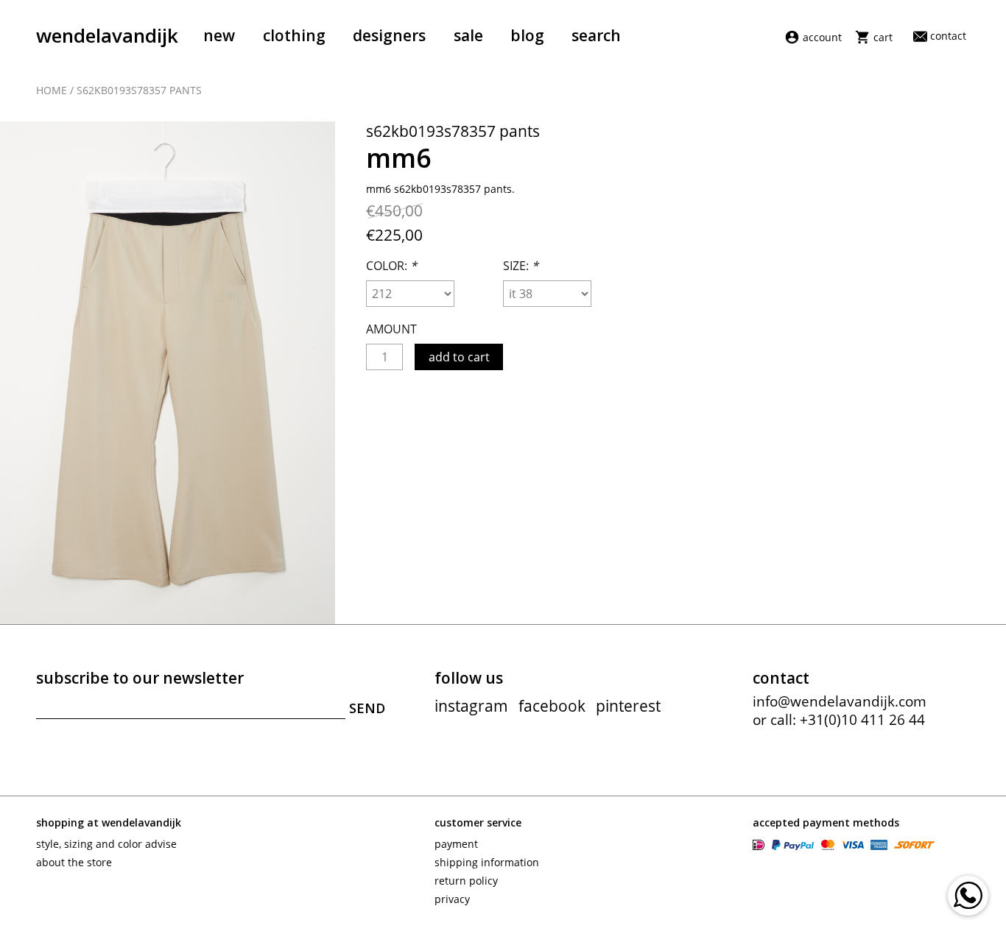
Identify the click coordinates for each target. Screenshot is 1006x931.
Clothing (294, 35)
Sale (468, 35)
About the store (74, 862)
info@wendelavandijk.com (839, 701)
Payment (456, 844)
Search (596, 35)
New (219, 35)
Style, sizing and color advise (106, 844)
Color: (391, 266)
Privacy (452, 899)
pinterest (628, 705)
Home (51, 90)
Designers (389, 35)
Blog (527, 35)
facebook (551, 705)
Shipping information (487, 862)
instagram (471, 705)
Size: (520, 266)
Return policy (466, 881)
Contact (947, 36)
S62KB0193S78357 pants (139, 90)
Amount (391, 329)
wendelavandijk (107, 35)
